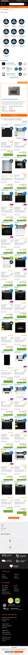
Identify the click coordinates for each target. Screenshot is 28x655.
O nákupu (2, 524)
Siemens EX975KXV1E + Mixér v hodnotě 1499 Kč (6, 190)
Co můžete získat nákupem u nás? (9, 617)
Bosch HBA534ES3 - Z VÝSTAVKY (19, 287)
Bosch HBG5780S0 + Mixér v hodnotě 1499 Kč (6, 449)
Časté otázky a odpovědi (5, 590)
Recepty (4, 640)
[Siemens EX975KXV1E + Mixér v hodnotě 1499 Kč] (7, 202)
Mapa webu (16, 577)
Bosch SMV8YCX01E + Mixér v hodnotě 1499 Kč (20, 125)
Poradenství (16, 590)
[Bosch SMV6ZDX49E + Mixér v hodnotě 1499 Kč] (20, 398)
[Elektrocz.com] (4, 1)
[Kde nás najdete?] (14, 544)
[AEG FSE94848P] (7, 267)
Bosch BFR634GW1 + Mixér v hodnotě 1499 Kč (6, 384)
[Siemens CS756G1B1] (7, 329)
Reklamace (16, 589)
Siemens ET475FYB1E (11, 73)
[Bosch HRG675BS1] (7, 429)
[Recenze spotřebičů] (7, 556)
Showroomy (19, 0)
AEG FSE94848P (4, 254)
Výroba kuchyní (5, 630)
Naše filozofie (5, 577)
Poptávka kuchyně (6, 638)
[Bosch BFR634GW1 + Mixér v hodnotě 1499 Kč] (7, 393)
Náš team (4, 576)
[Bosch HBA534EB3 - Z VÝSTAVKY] (7, 494)
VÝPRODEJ (25, 121)
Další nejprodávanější (14, 77)
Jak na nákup (5, 585)
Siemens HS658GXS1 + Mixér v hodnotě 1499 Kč (6, 222)
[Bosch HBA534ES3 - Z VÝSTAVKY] (20, 299)
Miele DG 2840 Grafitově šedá (10, 99)
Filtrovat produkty (14, 115)
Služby (2, 526)
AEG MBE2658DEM (18, 157)
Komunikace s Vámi (6, 637)
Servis (15, 587)
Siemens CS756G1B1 (5, 319)
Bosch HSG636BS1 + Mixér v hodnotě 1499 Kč (6, 287)
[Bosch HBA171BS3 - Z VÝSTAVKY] (20, 494)
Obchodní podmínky (6, 593)
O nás (2, 530)
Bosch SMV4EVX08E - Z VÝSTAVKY (19, 222)
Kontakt (25, 0)
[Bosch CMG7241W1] (20, 459)
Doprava (16, 585)
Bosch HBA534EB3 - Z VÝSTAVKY (5, 482)
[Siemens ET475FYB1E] (3, 75)
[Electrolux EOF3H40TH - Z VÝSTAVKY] (20, 332)
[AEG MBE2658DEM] (20, 168)
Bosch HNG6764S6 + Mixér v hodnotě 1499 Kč (20, 417)
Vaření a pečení (5, 9)
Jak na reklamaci (3, 528)
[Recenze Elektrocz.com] (10, 601)
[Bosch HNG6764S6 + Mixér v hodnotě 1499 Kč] (20, 429)
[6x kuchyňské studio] (21, 561)
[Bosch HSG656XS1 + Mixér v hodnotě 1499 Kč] (20, 267)
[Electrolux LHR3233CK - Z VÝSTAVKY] (7, 364)
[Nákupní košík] (26, 4)
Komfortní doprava (6, 619)
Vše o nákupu (5, 587)
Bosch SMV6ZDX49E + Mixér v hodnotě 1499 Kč (20, 384)
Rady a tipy (4, 627)
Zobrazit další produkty (13, 517)
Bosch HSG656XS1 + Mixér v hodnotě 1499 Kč (20, 255)
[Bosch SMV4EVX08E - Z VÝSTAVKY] (20, 236)
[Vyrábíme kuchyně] (14, 566)
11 (22, 514)
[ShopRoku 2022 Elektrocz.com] (12, 606)
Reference (4, 620)
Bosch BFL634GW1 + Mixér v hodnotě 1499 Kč (20, 352)
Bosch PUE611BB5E (10, 63)
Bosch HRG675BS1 (4, 416)
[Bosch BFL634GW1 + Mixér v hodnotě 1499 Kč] (20, 360)
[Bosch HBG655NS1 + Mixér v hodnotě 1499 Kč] (20, 202)
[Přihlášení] (4, 4)
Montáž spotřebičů (6, 632)
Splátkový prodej (5, 592)
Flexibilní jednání (5, 624)
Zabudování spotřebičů (7, 625)
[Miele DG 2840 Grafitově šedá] (14, 96)
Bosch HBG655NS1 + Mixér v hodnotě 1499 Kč (20, 190)
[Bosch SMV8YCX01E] (3, 70)
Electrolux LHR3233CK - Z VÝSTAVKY (6, 352)
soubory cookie (8, 649)
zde (18, 653)
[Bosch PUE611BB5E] (3, 65)
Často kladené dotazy (6, 634)
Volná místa (16, 574)
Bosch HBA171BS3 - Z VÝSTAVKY (19, 482)
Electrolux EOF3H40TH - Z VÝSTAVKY (19, 320)
